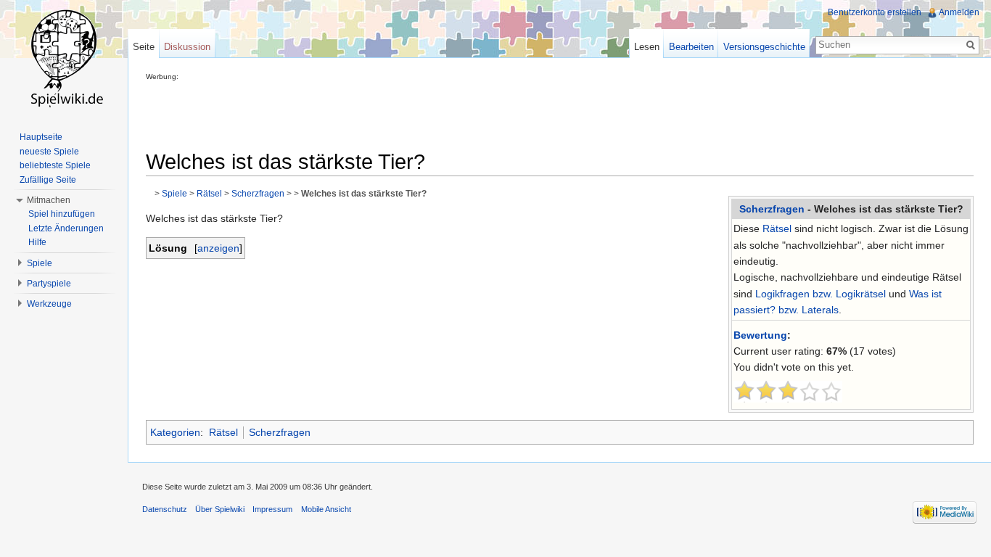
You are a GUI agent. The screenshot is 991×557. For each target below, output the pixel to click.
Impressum (272, 509)
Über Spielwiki (219, 509)
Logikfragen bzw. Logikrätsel (820, 294)
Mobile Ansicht (326, 509)
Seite (144, 46)
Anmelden (959, 12)
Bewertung (760, 335)
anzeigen (218, 248)
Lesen (646, 46)
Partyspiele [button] (49, 283)
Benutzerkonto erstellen (874, 12)
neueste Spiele (49, 152)
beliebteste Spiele (55, 165)
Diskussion (187, 46)
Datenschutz (164, 509)
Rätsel (776, 228)
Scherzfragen (772, 209)
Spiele (174, 193)
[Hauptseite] (64, 58)
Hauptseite (41, 137)
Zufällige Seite (48, 180)
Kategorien (175, 432)
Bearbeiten (691, 46)
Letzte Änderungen (66, 228)
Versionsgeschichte (764, 46)
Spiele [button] (39, 263)
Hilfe (37, 242)
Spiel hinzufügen (61, 214)
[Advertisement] (410, 113)
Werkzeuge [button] (49, 304)
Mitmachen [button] (48, 200)
